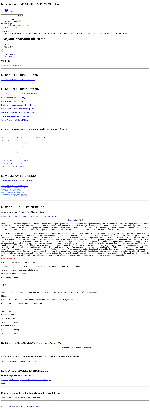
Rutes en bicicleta (11, 28)
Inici (6, 10)
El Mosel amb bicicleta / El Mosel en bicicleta (17, 180)
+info (69, 220)
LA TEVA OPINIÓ (12, 22)
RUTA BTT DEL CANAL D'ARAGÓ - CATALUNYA (75, 347)
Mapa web (9, 12)
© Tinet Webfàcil (7, 406)
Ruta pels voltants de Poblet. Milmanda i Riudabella (21, 398)
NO (11, 47)
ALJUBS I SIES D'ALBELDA (16, 26)
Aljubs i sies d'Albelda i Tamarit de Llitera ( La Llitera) (20, 361)
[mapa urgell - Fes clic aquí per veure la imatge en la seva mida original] (26, 380)
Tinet (37, 406)
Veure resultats (10, 54)
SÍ (6, 47)
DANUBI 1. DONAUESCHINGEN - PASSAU (18, 80)
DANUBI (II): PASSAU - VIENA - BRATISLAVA (19, 94)
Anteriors (8, 56)
